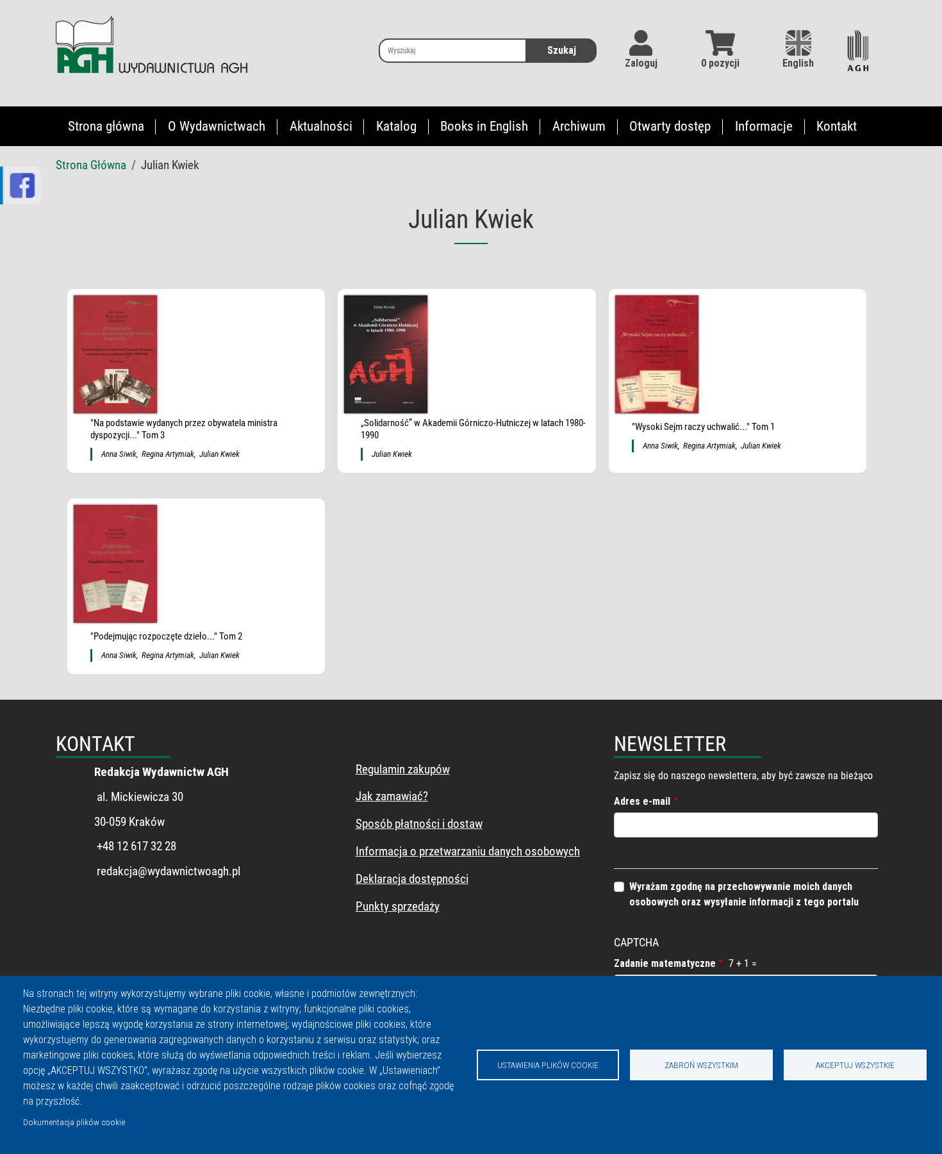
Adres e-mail (642, 801)
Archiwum (579, 126)
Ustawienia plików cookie (548, 1065)
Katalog (396, 126)
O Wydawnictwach (216, 126)
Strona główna (106, 126)
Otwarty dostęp (670, 126)
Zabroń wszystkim (701, 1065)
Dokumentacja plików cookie (74, 1122)
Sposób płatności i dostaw (419, 823)
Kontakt (836, 126)
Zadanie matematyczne (665, 963)
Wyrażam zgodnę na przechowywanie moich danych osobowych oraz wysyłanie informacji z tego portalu (744, 894)
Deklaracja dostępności (412, 878)
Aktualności (321, 126)
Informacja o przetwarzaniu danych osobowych (468, 851)
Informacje (764, 126)
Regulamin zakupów (403, 769)
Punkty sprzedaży (398, 906)
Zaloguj (641, 63)
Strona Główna (91, 165)
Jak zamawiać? (392, 796)
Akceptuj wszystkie (855, 1065)
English (798, 63)
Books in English (484, 126)
